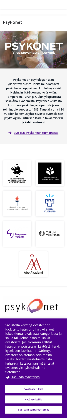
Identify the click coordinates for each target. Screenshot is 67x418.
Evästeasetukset (33, 389)
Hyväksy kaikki (33, 399)
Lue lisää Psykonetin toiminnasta (36, 133)
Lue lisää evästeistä (25, 377)
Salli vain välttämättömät (33, 409)
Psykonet (12, 22)
